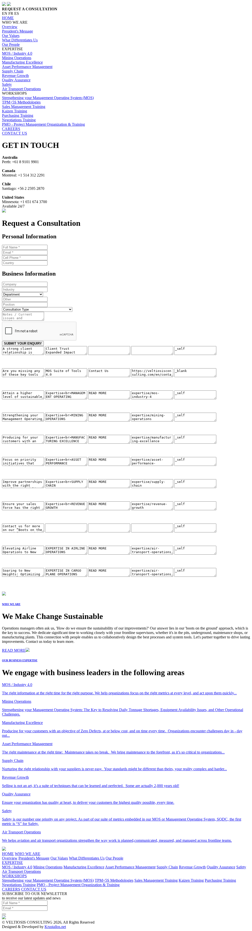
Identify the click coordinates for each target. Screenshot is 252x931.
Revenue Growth (15, 75)
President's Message (17, 31)
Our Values (10, 36)
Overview (9, 27)
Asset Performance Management (27, 67)
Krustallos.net (55, 927)
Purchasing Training (17, 115)
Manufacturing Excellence (22, 62)
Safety (7, 84)
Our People (11, 44)
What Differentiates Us (20, 40)
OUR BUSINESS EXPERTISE (19, 660)
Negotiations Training (19, 120)
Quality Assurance (16, 80)
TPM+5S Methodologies (21, 102)
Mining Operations (16, 58)
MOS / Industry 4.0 (17, 53)
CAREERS (11, 129)
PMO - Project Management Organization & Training (43, 124)
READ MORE (14, 650)
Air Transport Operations (21, 89)
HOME (8, 18)
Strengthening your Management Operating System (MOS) (48, 98)
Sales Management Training (23, 107)
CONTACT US (14, 133)
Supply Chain (12, 71)
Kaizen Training (14, 111)
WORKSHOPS (14, 876)
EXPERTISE (12, 863)
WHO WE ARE (11, 604)
